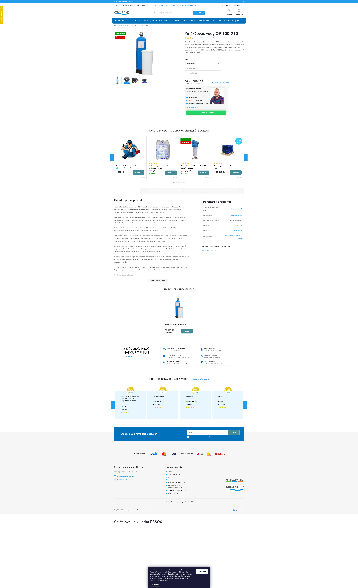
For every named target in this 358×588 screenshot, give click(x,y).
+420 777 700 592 (195, 100)
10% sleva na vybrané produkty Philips (124, 1)
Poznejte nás (128, 357)
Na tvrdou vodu (229, 235)
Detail (187, 331)
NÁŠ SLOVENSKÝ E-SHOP (176, 493)
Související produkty (229, 191)
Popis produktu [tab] (127, 191)
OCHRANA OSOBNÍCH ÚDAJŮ (177, 490)
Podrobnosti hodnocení (207, 38)
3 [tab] (176, 182)
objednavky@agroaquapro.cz (125, 476)
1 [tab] (173, 182)
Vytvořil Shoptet (239, 510)
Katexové (239, 225)
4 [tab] (178, 182)
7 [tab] (183, 182)
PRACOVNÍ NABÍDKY (127, 5)
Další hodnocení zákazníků (200, 379)
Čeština (226, 5)
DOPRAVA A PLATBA (174, 485)
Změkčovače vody (236, 209)
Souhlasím (202, 571)
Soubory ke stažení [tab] (153, 191)
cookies (160, 578)
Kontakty (166, 502)
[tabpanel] (130, 157)
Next (246, 157)
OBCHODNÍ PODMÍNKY (175, 488)
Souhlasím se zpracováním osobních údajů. (202, 437)
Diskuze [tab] (205, 191)
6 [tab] (181, 182)
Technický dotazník (190, 502)
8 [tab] (184, 182)
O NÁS (116, 5)
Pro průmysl (238, 230)
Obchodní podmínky (177, 502)
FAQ (143, 5)
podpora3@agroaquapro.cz (198, 103)
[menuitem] (121, 21)
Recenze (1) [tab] (179, 191)
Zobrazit (138, 172)
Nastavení (155, 585)
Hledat (199, 13)
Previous (112, 157)
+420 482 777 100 (122, 479)
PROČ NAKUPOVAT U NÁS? (176, 482)
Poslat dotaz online (192, 107)
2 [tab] (174, 182)
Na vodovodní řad (236, 215)
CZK (238, 5)
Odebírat (233, 432)
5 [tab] (179, 182)
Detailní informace (205, 53)
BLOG (137, 5)
